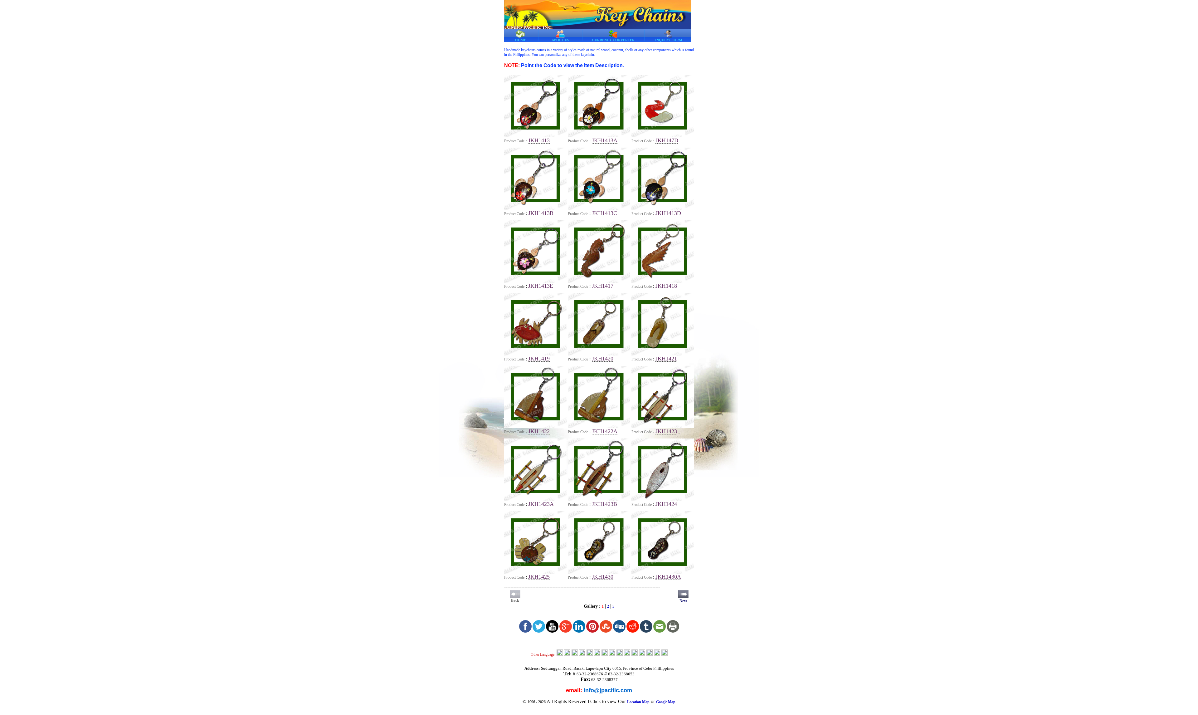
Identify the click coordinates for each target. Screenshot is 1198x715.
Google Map (665, 702)
